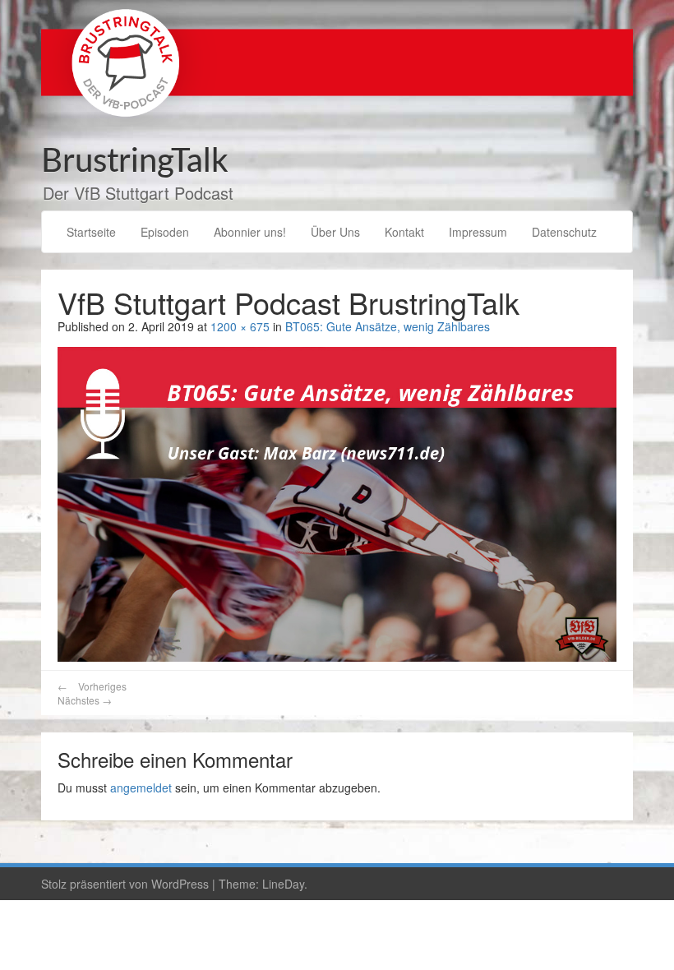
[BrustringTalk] (337, 61)
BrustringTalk (135, 162)
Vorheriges (92, 686)
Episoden (165, 232)
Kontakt (404, 232)
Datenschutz (564, 232)
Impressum (478, 232)
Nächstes (85, 700)
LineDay (283, 883)
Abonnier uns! (250, 232)
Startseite (91, 232)
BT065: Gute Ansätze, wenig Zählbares (387, 326)
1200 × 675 (240, 326)
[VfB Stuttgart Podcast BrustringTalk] (337, 502)
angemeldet (141, 787)
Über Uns (335, 232)
